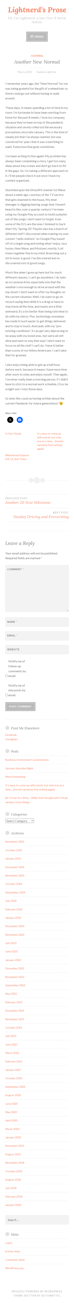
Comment (15, 569)
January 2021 (13, 1069)
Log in (8, 1242)
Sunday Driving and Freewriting (41, 515)
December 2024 (14, 867)
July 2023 (11, 943)
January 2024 (13, 917)
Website (13, 649)
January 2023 (13, 960)
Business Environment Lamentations (27, 759)
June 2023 (11, 951)
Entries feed (12, 1251)
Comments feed (14, 1259)
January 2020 (13, 1137)
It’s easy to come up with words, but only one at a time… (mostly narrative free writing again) (50, 441)
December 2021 (14, 1010)
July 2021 (11, 1035)
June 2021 (11, 1044)
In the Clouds (13, 433)
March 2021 (12, 1052)
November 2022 (14, 976)
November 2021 (14, 1019)
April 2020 (11, 1120)
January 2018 (13, 1205)
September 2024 (15, 892)
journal (37, 55)
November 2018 (14, 1162)
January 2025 (13, 858)
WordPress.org (14, 1268)
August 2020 (13, 1095)
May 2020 (11, 1112)
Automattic (50, 1295)
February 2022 (13, 1002)
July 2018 (11, 1188)
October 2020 (13, 1078)
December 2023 (14, 926)
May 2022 (11, 993)
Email (12, 635)
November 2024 (14, 875)
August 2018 (13, 1179)
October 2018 (13, 1171)
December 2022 (14, 968)
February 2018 (13, 1196)
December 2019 (14, 1145)
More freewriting (15, 776)
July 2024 (11, 900)
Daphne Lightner (47, 71)
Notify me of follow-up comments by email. (17, 668)
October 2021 (13, 1027)
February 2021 (13, 1061)
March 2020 (12, 1129)
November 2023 (14, 934)
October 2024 (13, 883)
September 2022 (15, 985)
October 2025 (13, 850)
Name (12, 621)
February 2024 (13, 909)
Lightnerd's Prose (37, 9)
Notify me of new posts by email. (16, 690)
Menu (39, 36)
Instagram (11, 739)
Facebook (11, 734)
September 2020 (15, 1086)
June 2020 (11, 1103)
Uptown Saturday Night (19, 768)
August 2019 (13, 1154)
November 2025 (14, 841)
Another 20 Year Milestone (28, 501)
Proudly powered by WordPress (37, 1291)
